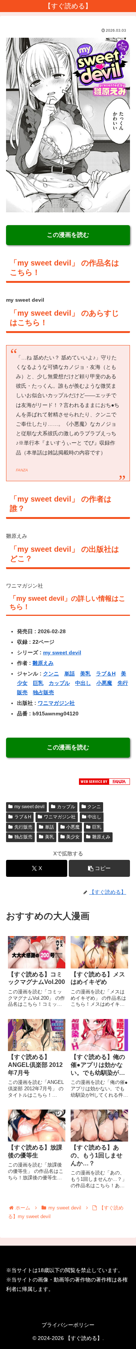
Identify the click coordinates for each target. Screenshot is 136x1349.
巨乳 (38, 683)
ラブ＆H (106, 674)
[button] (99, 868)
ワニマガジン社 (56, 703)
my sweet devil (62, 652)
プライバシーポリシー (68, 1325)
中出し (83, 683)
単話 (69, 674)
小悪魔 (104, 683)
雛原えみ (43, 663)
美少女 (73, 836)
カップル (59, 683)
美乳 (85, 674)
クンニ (51, 674)
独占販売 (43, 692)
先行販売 (23, 827)
